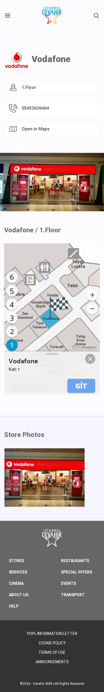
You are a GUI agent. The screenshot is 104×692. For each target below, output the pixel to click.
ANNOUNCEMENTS (52, 662)
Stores (16, 561)
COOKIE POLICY (52, 643)
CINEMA (16, 583)
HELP (14, 606)
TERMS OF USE (52, 652)
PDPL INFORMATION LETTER (52, 633)
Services (18, 572)
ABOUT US (18, 595)
